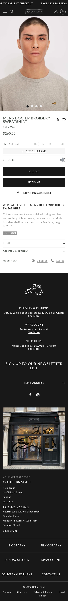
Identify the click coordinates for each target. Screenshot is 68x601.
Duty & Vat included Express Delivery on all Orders (34, 314)
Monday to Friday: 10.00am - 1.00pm (34, 347)
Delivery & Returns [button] (16, 251)
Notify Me (34, 182)
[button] (64, 121)
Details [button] (7, 243)
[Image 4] (27, 106)
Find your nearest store (36, 193)
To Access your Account (34, 331)
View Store (10, 530)
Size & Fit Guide (36, 151)
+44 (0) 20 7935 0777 (17, 507)
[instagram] (38, 394)
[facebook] (30, 394)
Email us (42, 260)
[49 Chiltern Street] (34, 441)
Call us (60, 260)
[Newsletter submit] (63, 382)
